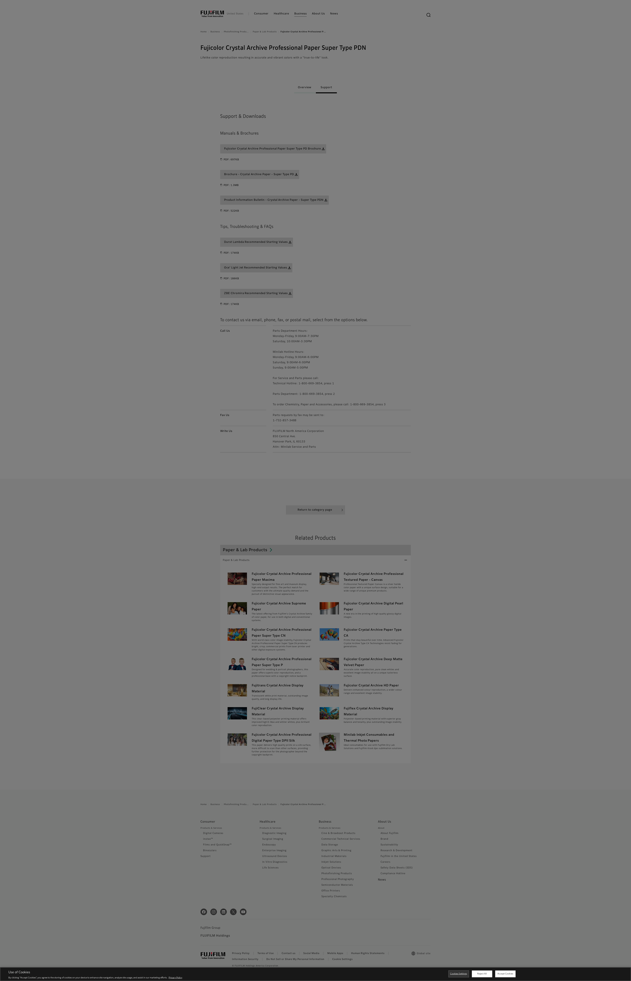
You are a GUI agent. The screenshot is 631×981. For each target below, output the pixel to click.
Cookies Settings (458, 974)
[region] (315, 974)
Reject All (482, 974)
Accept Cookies (505, 974)
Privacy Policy (175, 978)
